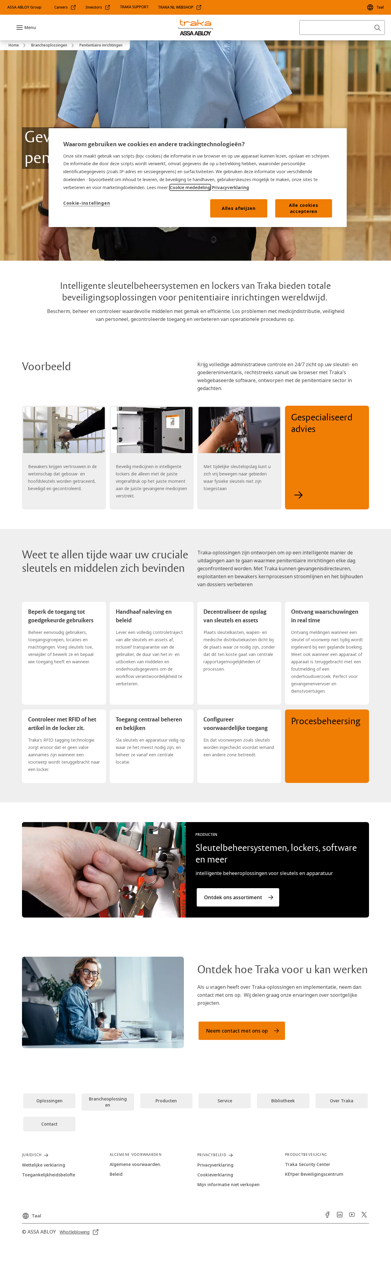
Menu (30, 27)
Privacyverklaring (230, 187)
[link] (65, 7)
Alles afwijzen (239, 208)
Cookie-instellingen (86, 203)
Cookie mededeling (190, 187)
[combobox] (342, 27)
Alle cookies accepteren (303, 208)
